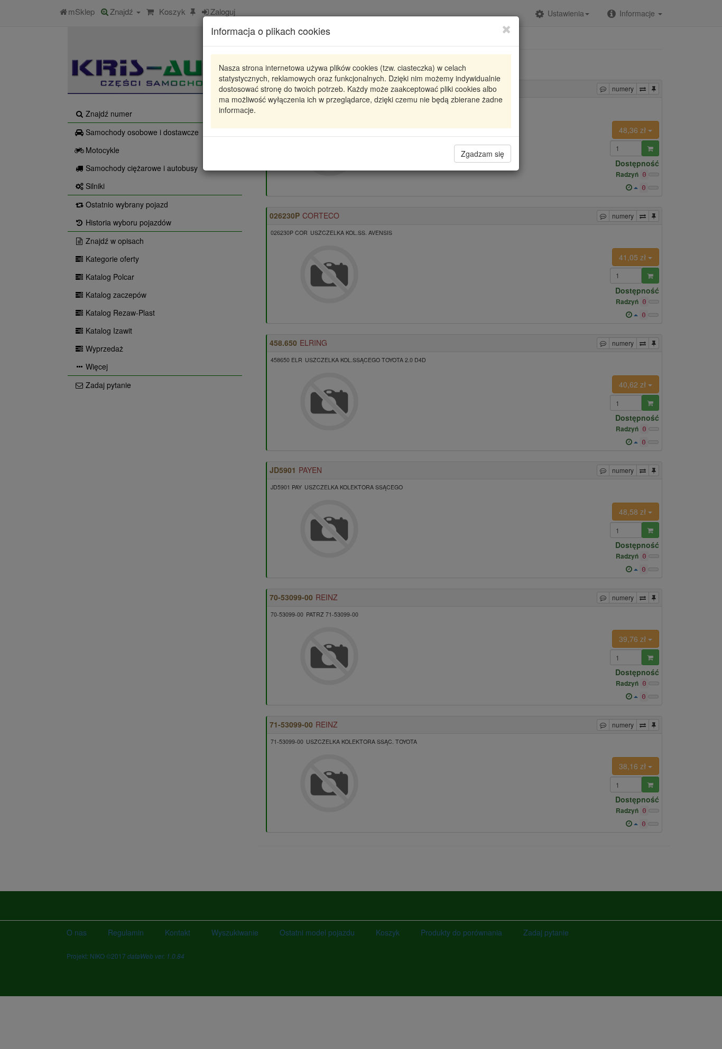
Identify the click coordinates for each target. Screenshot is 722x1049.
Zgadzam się (482, 153)
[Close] (506, 29)
